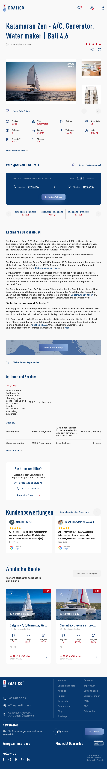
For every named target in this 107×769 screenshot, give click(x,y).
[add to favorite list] (11, 594)
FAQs (86, 701)
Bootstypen (64, 706)
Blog (60, 711)
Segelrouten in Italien (82, 295)
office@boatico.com (30, 482)
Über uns (88, 680)
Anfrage (62, 691)
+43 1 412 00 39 (30, 488)
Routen (61, 696)
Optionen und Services (47, 268)
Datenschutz (90, 711)
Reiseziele (63, 701)
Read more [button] (13, 542)
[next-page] (98, 111)
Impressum (89, 686)
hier (67, 328)
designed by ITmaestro (95, 760)
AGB (86, 706)
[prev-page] (84, 111)
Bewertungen (91, 691)
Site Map (62, 716)
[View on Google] (11, 522)
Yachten (62, 680)
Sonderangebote (66, 686)
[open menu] (80, 7)
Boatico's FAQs (39, 325)
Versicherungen (92, 696)
